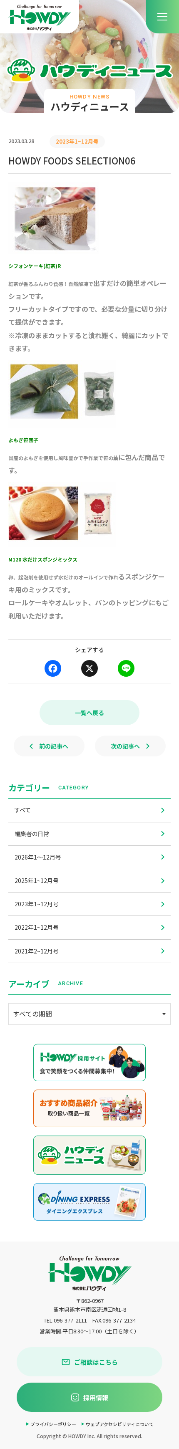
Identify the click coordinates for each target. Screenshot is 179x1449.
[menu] (162, 16)
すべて (23, 810)
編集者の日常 (32, 833)
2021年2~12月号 (37, 951)
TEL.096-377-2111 (65, 1320)
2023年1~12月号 (37, 904)
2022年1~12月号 (37, 927)
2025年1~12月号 (37, 880)
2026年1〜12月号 (38, 857)
